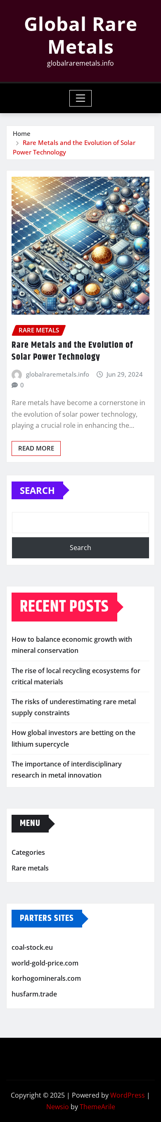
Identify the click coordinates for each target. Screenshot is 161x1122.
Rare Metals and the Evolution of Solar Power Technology (72, 351)
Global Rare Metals (80, 35)
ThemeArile (97, 1106)
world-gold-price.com (45, 963)
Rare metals (30, 868)
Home (22, 133)
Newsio (57, 1106)
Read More (36, 448)
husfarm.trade (34, 994)
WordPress (127, 1095)
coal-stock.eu (32, 947)
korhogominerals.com (46, 978)
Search (37, 490)
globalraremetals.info (57, 374)
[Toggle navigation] (80, 98)
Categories (28, 852)
